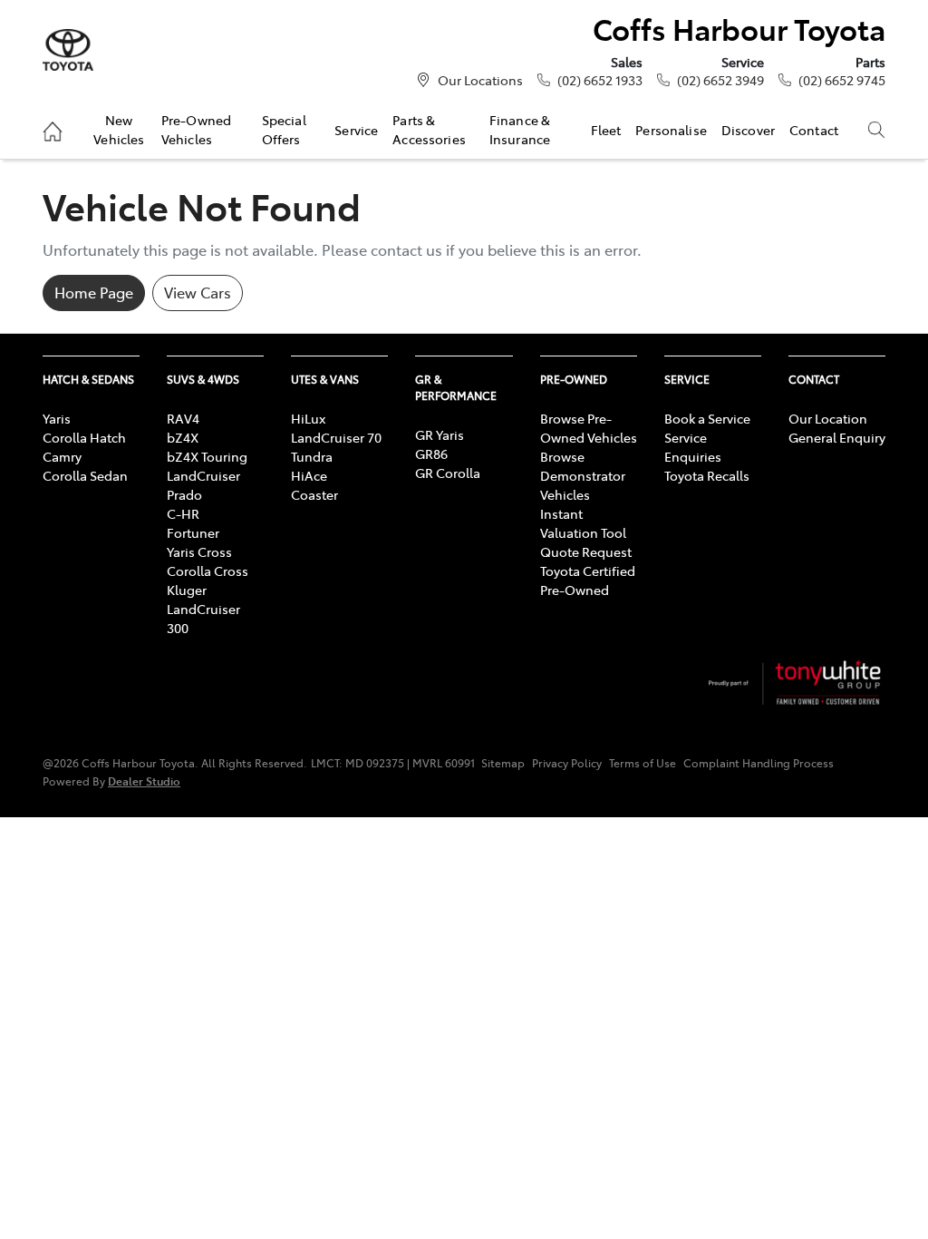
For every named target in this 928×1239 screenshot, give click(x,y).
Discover (748, 130)
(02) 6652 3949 (720, 80)
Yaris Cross (199, 551)
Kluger (187, 589)
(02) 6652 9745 (841, 80)
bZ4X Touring (207, 456)
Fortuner (193, 532)
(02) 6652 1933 (600, 80)
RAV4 (183, 418)
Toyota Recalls (706, 475)
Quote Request (586, 551)
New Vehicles (118, 129)
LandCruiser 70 (336, 437)
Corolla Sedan (85, 475)
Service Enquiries (692, 446)
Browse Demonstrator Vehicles (582, 475)
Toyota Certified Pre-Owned (587, 580)
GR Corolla (447, 472)
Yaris (57, 418)
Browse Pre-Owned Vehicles (588, 427)
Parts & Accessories (429, 129)
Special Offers (284, 129)
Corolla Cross (207, 570)
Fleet (606, 130)
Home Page (93, 292)
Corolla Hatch (84, 437)
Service (356, 130)
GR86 (431, 453)
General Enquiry (836, 437)
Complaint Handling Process (758, 763)
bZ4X (182, 437)
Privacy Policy (567, 763)
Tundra (312, 456)
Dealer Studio (144, 780)
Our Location (827, 418)
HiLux (308, 418)
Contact (813, 130)
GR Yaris (439, 434)
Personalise (671, 130)
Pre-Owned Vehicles (196, 129)
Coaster (314, 494)
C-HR (183, 513)
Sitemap (503, 763)
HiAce (309, 475)
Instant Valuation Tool (583, 522)
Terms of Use (642, 763)
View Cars (197, 292)
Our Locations (480, 80)
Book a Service (707, 418)
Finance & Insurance (519, 129)
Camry (62, 456)
